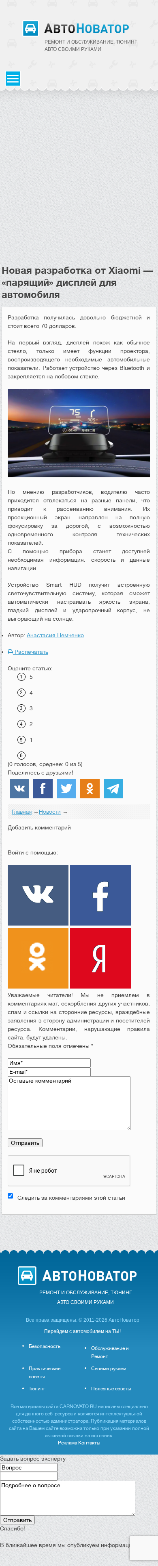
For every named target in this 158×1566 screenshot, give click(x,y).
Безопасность (44, 1346)
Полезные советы (111, 1389)
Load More (79, 1227)
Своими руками (108, 1368)
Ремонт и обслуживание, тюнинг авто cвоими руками (91, 46)
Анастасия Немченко (55, 635)
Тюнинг (37, 1389)
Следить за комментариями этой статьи (71, 1197)
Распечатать (30, 652)
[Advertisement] (79, 181)
